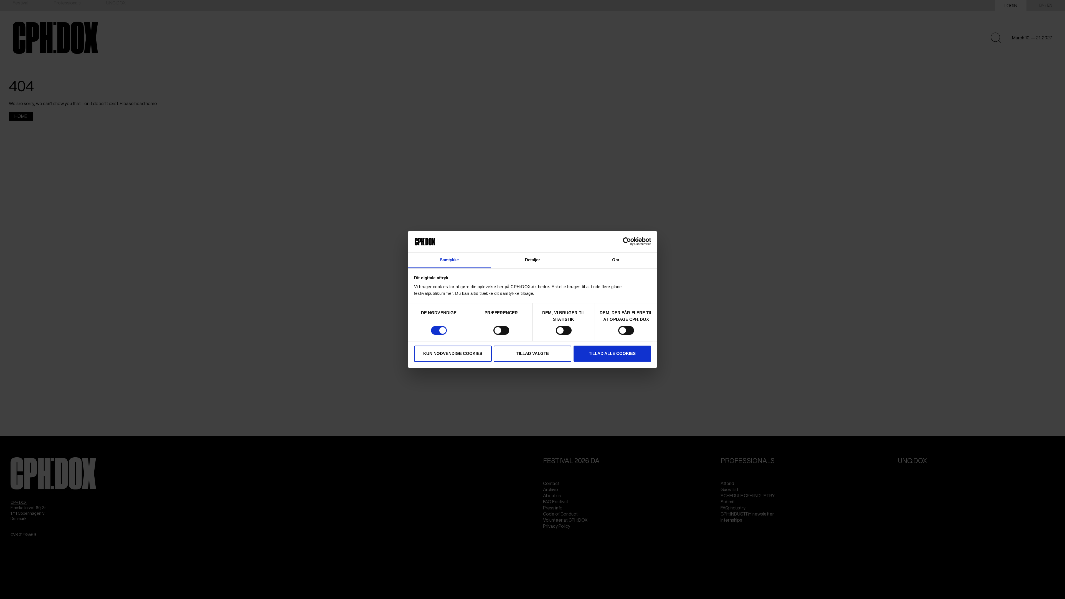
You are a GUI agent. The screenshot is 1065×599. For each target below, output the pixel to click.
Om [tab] (615, 259)
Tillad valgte (532, 353)
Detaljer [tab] (532, 259)
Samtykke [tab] (449, 259)
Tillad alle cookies (612, 353)
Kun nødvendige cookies (452, 353)
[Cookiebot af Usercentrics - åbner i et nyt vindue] (627, 241)
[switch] (501, 330)
